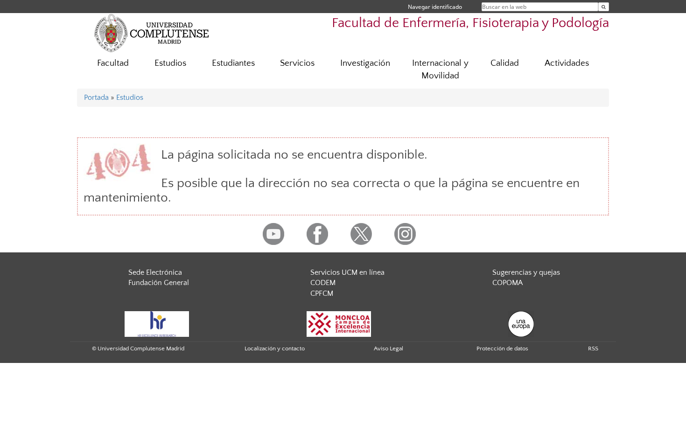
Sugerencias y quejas (526, 272)
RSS (593, 348)
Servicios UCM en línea (347, 272)
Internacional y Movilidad (440, 69)
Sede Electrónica (155, 272)
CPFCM (321, 293)
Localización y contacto (275, 348)
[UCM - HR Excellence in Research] (157, 323)
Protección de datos (502, 348)
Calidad (504, 63)
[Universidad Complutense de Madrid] (151, 32)
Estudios (170, 63)
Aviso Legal (388, 348)
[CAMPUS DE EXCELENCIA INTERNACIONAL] (339, 323)
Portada (96, 97)
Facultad (113, 63)
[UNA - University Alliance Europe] (521, 323)
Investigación (365, 63)
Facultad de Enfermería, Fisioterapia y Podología (470, 23)
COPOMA (507, 283)
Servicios (297, 63)
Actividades (567, 63)
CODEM (323, 283)
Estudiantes (233, 63)
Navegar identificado (435, 7)
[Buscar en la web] (603, 6)
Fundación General (158, 283)
